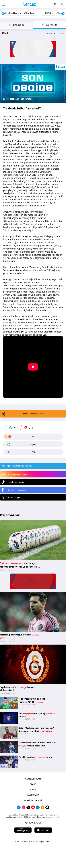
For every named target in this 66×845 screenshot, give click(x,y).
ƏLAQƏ (33, 784)
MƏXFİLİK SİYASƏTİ (33, 800)
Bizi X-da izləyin (14, 497)
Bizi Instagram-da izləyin (17, 474)
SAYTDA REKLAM (33, 778)
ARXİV (33, 789)
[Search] (62, 4)
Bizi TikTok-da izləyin (16, 482)
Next (63, 13)
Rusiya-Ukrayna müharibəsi (20, 13)
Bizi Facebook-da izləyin (17, 490)
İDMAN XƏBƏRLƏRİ (33, 413)
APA (14, 122)
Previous (3, 13)
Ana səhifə (51, 33)
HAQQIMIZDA (33, 795)
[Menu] (3, 4)
